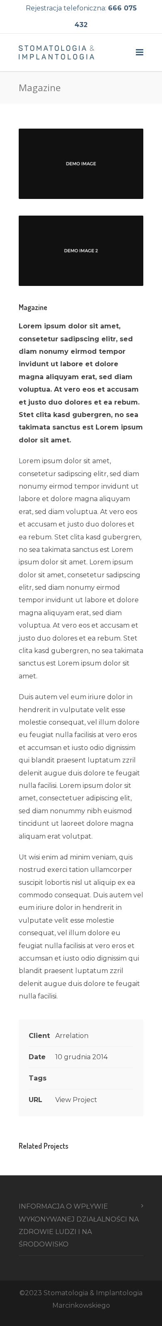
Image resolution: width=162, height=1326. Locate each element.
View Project (76, 1100)
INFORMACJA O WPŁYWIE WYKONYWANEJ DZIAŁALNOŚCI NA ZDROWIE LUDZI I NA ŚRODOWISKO (79, 1225)
